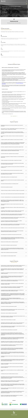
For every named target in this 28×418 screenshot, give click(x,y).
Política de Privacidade (14, 414)
